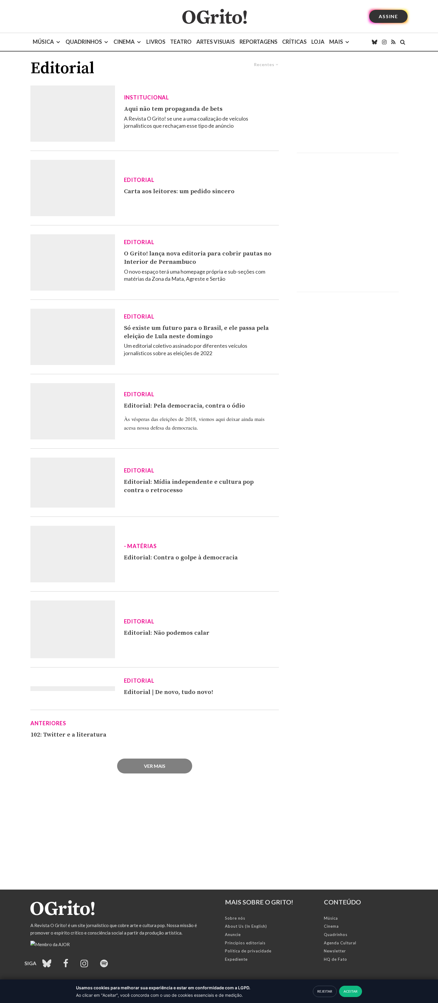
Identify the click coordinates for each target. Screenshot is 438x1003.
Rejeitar (324, 991)
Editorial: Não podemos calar (166, 633)
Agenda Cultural (340, 942)
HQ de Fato (335, 959)
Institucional (146, 97)
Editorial (139, 180)
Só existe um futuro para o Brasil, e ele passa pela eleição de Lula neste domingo (196, 332)
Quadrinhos (84, 41)
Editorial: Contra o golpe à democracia (181, 557)
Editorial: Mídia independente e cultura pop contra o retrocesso (189, 486)
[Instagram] (384, 42)
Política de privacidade (248, 951)
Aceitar (351, 991)
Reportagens (258, 41)
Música (43, 41)
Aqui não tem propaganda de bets (173, 109)
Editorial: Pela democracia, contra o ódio (184, 406)
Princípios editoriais (245, 942)
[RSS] (393, 42)
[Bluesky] (374, 42)
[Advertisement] (348, 102)
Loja (317, 41)
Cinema (124, 41)
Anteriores (48, 723)
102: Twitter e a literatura (68, 735)
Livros (155, 41)
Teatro (181, 41)
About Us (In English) (246, 926)
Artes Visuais (215, 41)
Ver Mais (154, 766)
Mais (336, 41)
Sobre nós (235, 918)
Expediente (236, 959)
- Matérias (140, 546)
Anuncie (233, 934)
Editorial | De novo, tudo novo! (168, 692)
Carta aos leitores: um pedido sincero (179, 191)
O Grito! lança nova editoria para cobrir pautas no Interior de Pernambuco (197, 258)
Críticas (294, 41)
